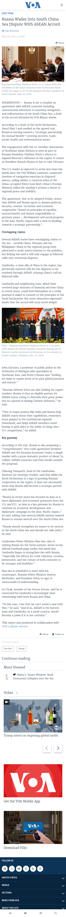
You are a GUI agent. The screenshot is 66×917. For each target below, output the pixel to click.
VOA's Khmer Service (14, 626)
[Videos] (25, 913)
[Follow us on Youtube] (19, 869)
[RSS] (33, 869)
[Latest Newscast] (10, 913)
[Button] (59, 43)
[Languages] (40, 913)
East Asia (7, 13)
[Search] (55, 913)
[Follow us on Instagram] (26, 869)
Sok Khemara (12, 30)
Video (8, 693)
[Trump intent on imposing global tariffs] (33, 715)
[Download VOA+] (33, 827)
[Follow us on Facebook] (5, 869)
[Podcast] (40, 869)
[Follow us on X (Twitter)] (12, 869)
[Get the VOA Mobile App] (33, 780)
